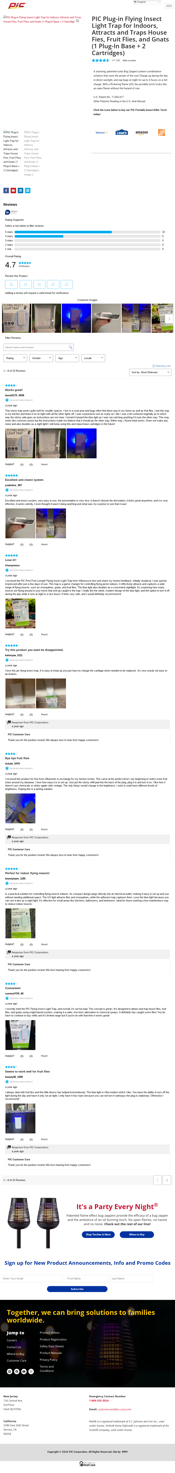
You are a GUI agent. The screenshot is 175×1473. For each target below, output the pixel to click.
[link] (107, 60)
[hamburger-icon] (169, 5)
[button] (78, 21)
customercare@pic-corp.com (114, 1409)
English (141, 2)
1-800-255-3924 (99, 1400)
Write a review (129, 61)
